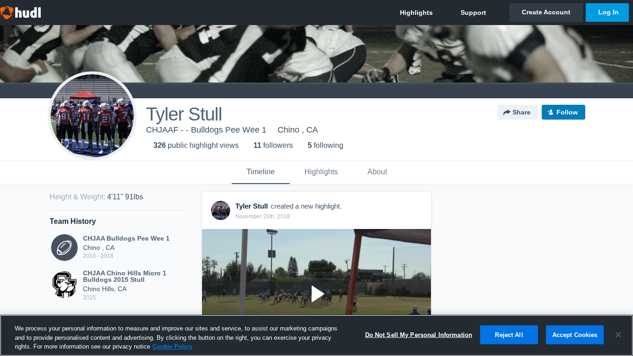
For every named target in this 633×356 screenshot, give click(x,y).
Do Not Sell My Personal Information (419, 334)
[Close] (618, 334)
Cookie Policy (172, 346)
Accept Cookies (575, 334)
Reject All (509, 334)
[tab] (261, 172)
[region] (316, 335)
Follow (567, 112)
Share (522, 112)
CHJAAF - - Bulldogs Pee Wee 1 (206, 129)
